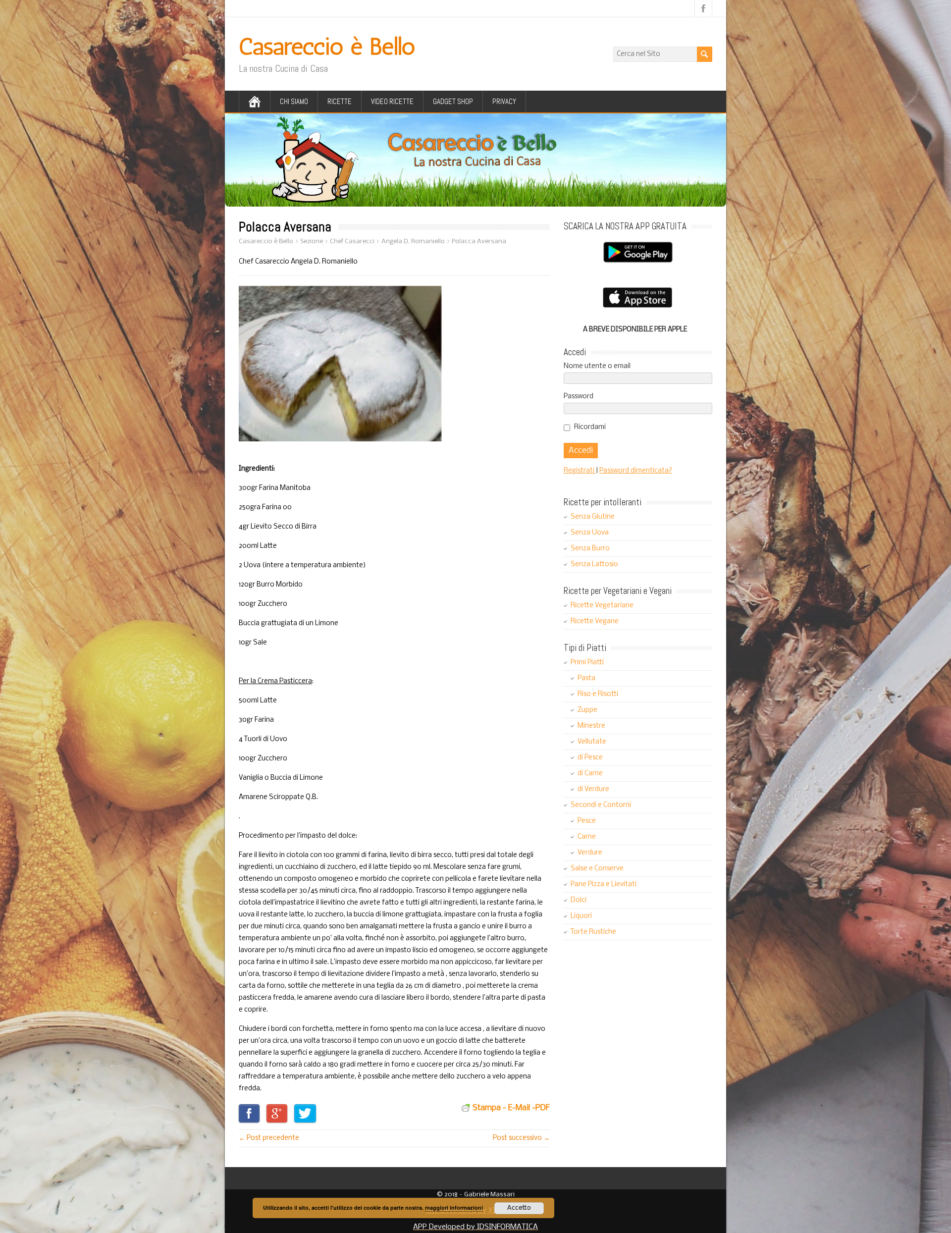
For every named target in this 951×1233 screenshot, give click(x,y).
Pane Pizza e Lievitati (603, 884)
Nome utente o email (597, 366)
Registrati (580, 471)
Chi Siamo (294, 101)
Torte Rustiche (593, 932)
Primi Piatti (587, 662)
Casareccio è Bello (327, 46)
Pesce (587, 821)
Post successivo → (521, 1138)
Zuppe (587, 710)
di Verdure (593, 789)
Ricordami (590, 427)
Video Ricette (392, 101)
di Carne (590, 773)
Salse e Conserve (597, 868)
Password (578, 396)
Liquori (581, 916)
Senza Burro (590, 548)
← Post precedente (269, 1138)
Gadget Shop (453, 101)
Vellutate (592, 742)
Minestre (591, 726)
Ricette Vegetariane (602, 605)
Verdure (590, 853)
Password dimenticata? (635, 471)
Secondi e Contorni (601, 805)
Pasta (586, 678)
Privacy (504, 101)
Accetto (519, 1208)
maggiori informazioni (454, 1207)
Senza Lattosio (594, 564)
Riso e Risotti (598, 694)
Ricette (339, 101)
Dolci (578, 900)
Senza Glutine (593, 517)
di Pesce (590, 757)
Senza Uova (590, 532)
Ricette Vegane (595, 621)
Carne (587, 837)
